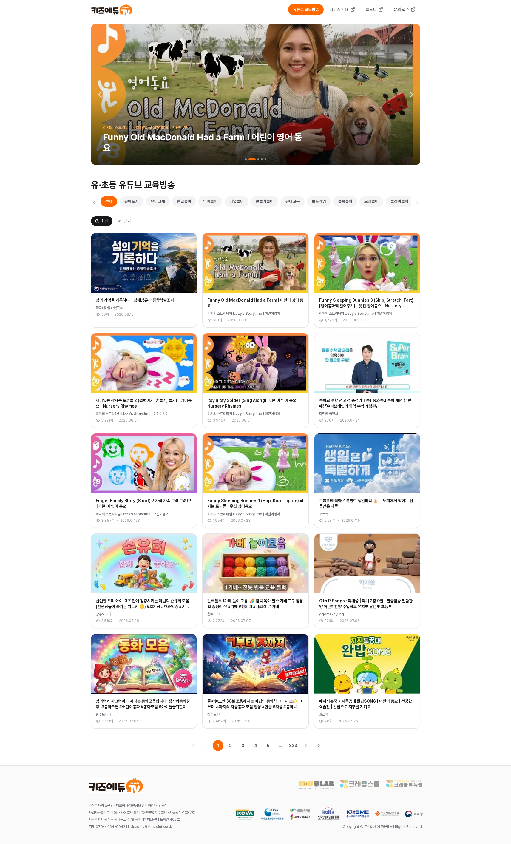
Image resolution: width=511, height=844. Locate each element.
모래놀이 (371, 201)
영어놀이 (210, 201)
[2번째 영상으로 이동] (252, 159)
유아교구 (292, 201)
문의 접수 (401, 9)
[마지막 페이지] (318, 745)
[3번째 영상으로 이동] (258, 159)
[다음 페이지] (305, 745)
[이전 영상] (100, 94)
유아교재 (158, 201)
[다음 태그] (417, 203)
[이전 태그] (94, 203)
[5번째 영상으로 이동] (265, 159)
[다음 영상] (411, 94)
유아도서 (131, 201)
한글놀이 (184, 201)
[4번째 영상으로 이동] (262, 159)
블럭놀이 (345, 201)
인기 (127, 221)
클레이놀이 (399, 201)
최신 (104, 221)
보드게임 (319, 201)
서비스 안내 (339, 9)
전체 (108, 201)
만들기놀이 (265, 201)
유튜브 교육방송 (306, 9)
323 (293, 745)
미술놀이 (236, 201)
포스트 (371, 9)
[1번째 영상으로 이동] (246, 159)
